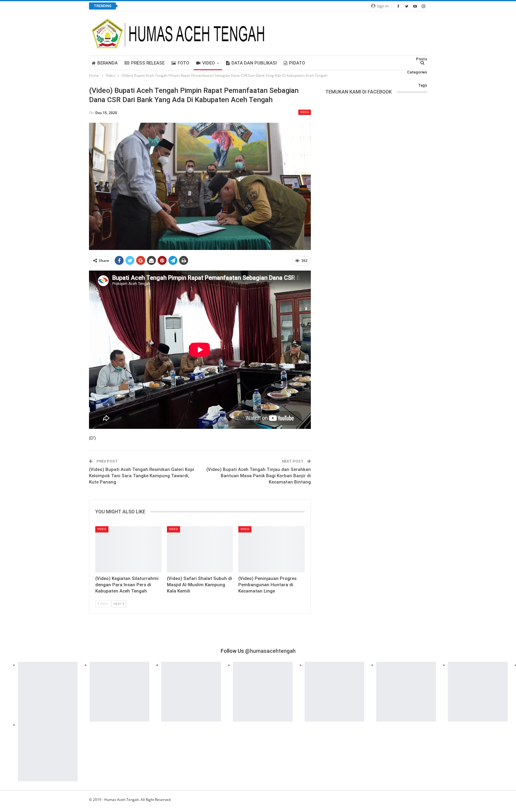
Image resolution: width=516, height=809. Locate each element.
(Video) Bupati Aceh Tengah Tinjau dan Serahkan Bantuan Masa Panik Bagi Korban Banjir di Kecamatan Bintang (258, 476)
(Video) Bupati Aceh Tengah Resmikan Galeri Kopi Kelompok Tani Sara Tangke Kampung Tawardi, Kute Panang (141, 476)
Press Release (148, 63)
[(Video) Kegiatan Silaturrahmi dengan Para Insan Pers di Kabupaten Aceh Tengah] (128, 549)
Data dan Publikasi (254, 63)
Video (208, 63)
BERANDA (107, 63)
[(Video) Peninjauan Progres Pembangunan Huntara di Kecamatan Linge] (271, 549)
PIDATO (297, 63)
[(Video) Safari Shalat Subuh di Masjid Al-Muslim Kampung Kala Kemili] (200, 549)
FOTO (183, 63)
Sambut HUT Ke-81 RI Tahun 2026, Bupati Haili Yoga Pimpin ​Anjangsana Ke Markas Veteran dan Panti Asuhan (227, 6)
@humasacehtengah (270, 651)
